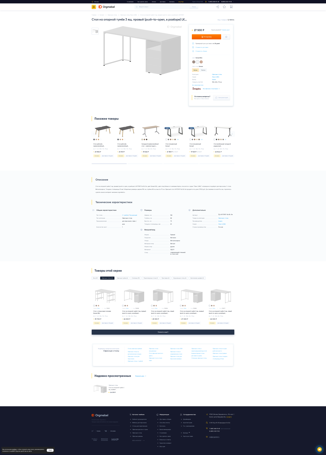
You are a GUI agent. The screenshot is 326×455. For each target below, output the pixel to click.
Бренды (186, 433)
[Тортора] (194, 62)
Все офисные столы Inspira (211, 88)
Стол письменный (171, 145)
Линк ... (99, 308)
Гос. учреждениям (188, 426)
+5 (225, 139)
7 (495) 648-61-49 (214, 428)
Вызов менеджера (165, 429)
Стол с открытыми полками (102, 312)
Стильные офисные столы (199, 358)
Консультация (223, 97)
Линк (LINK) (215, 77)
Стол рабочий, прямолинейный (98, 146)
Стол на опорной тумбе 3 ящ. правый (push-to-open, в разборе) (134, 313)
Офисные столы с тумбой (135, 361)
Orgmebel (100, 415)
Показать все (139, 376)
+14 (201, 139)
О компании (130, 1)
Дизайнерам (187, 419)
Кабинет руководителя (139, 419)
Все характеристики (197, 85)
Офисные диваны (137, 436)
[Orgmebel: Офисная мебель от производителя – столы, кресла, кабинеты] (107, 6)
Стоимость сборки (201, 51)
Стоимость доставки (202, 47)
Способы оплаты (165, 422)
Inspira (214, 79)
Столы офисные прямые (135, 348)
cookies (14, 449)
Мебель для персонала (139, 422)
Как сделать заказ (143, 1)
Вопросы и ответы (165, 439)
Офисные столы (217, 74)
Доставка (162, 1)
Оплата (154, 1)
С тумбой (125, 215)
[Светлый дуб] (201, 62)
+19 (178, 139)
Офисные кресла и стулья (140, 429)
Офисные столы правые (220, 353)
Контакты (171, 1)
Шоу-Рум (180, 1)
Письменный (133, 215)
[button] (93, 133)
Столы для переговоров (139, 426)
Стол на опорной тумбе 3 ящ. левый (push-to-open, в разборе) (162, 313)
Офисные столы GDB (176, 348)
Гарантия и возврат (165, 443)
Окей (50, 450)
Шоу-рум (162, 446)
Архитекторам (187, 422)
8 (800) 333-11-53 (214, 431)
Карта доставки (188, 436)
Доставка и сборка (165, 419)
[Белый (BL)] (197, 62)
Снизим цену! (226, 30)
